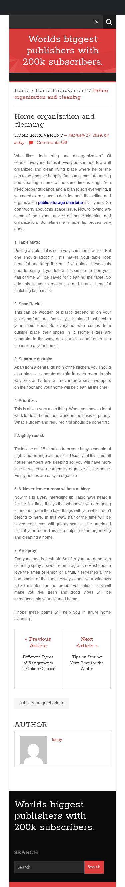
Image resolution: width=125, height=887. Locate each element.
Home (22, 90)
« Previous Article (38, 642)
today (19, 142)
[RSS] (96, 22)
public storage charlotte (41, 702)
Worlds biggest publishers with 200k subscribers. (62, 50)
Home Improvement (61, 90)
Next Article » (87, 642)
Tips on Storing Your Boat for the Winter (87, 663)
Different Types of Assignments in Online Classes (38, 663)
